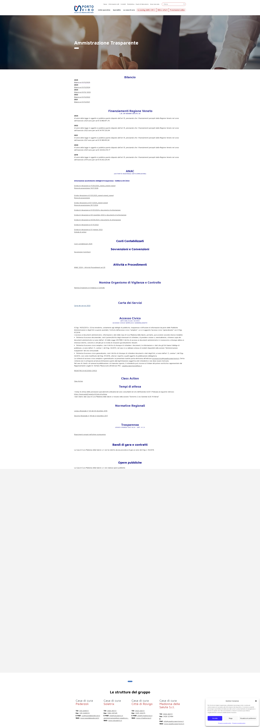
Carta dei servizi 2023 (82, 305)
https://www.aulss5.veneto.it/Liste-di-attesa (90, 394)
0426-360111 (168, 714)
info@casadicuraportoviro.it (174, 721)
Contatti (123, 4)
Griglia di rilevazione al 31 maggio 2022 (88, 229)
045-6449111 (84, 711)
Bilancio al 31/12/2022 (82, 97)
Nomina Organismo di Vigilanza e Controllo (89, 288)
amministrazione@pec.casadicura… (116, 718)
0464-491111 (111, 711)
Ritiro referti (163, 10)
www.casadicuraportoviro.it (174, 724)
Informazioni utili (114, 4)
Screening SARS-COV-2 (146, 10)
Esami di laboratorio (142, 4)
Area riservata (154, 4)
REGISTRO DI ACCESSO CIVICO (85, 371)
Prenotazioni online (177, 10)
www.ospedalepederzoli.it (89, 718)
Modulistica (130, 4)
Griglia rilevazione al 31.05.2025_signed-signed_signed (94, 195)
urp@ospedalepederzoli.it (91, 716)
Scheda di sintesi (80, 232)
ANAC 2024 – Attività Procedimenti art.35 (89, 267)
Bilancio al (77, 92)
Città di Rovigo (142, 702)
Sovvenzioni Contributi (82, 252)
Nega (230, 718)
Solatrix (112, 702)
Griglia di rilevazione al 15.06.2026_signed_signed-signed (94, 186)
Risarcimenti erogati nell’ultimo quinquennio (90, 434)
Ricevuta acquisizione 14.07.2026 (86, 188)
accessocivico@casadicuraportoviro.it (165, 358)
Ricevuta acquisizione (82, 198)
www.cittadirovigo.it (143, 718)
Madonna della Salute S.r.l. (169, 704)
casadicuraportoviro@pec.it (132, 366)
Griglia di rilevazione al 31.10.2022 (86, 225)
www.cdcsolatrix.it (115, 720)
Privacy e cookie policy (224, 723)
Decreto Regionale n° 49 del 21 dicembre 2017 (91, 416)
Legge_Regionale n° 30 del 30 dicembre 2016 (90, 411)
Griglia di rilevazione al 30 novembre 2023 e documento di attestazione (100, 215)
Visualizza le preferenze (248, 718)
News (105, 4)
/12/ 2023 (87, 92)
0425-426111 (140, 711)
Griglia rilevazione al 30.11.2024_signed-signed (91, 203)
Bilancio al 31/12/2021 (82, 102)
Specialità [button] (117, 10)
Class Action (78, 381)
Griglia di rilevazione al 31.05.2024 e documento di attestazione (97, 210)
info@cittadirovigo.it (144, 716)
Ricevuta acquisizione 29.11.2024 (86, 205)
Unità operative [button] (104, 10)
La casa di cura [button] (129, 10)
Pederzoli (84, 702)
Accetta (214, 718)
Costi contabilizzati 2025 (83, 244)
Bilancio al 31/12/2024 (82, 87)
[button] (256, 701)
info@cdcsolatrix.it (116, 716)
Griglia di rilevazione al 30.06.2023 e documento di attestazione (97, 220)
